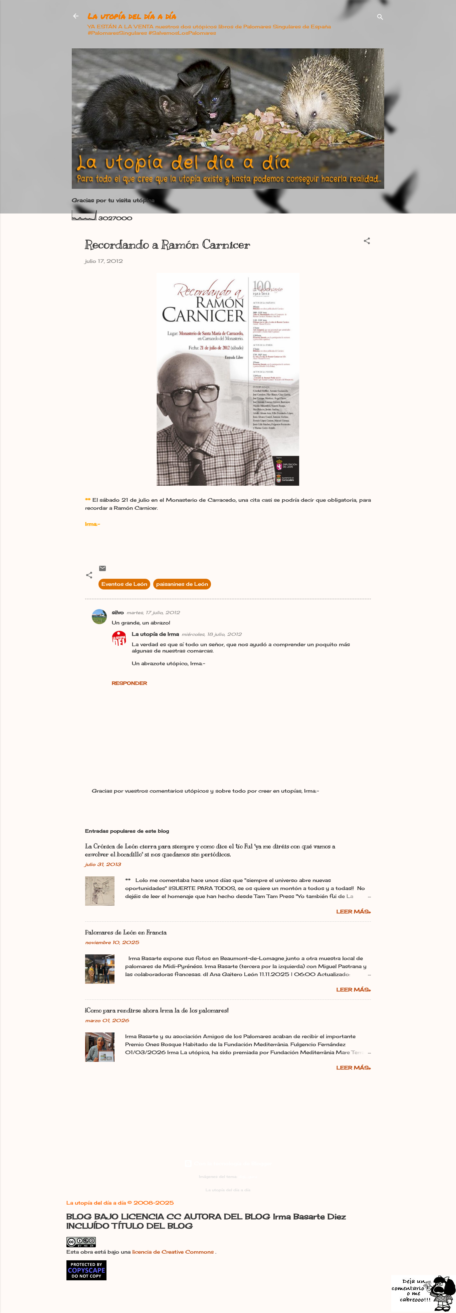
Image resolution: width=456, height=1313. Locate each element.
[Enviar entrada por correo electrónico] (102, 570)
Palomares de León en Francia (126, 932)
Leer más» (353, 911)
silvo (118, 612)
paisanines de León (182, 584)
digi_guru (247, 1177)
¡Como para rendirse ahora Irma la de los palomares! (157, 1010)
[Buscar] (380, 18)
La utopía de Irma (155, 634)
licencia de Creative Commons (173, 1252)
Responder (129, 683)
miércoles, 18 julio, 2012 (212, 634)
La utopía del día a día (132, 16)
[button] (367, 242)
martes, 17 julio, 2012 (153, 612)
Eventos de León (124, 584)
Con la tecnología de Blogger (232, 1163)
